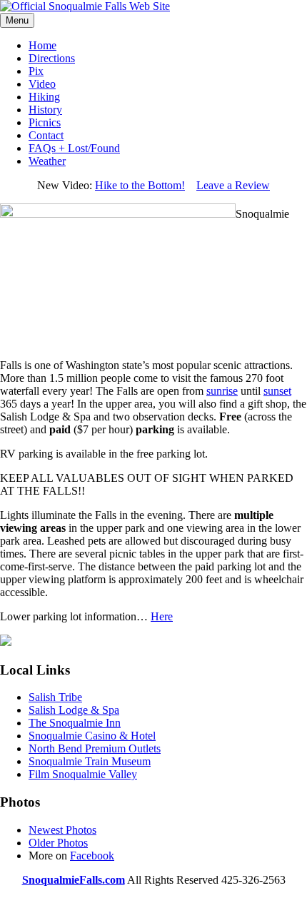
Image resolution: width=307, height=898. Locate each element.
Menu (17, 20)
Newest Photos (62, 830)
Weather (47, 161)
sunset (277, 391)
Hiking (44, 97)
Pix (36, 71)
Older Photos (58, 843)
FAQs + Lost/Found (74, 148)
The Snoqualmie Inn (75, 723)
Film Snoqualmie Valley (83, 774)
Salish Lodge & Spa (74, 710)
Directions (52, 58)
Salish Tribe (55, 697)
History (45, 110)
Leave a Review (233, 185)
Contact (46, 135)
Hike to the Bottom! (140, 185)
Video (42, 84)
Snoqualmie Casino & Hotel (92, 736)
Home (42, 45)
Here (162, 616)
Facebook (92, 855)
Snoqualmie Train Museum (90, 761)
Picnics (45, 122)
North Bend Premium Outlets (95, 748)
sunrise (222, 391)
